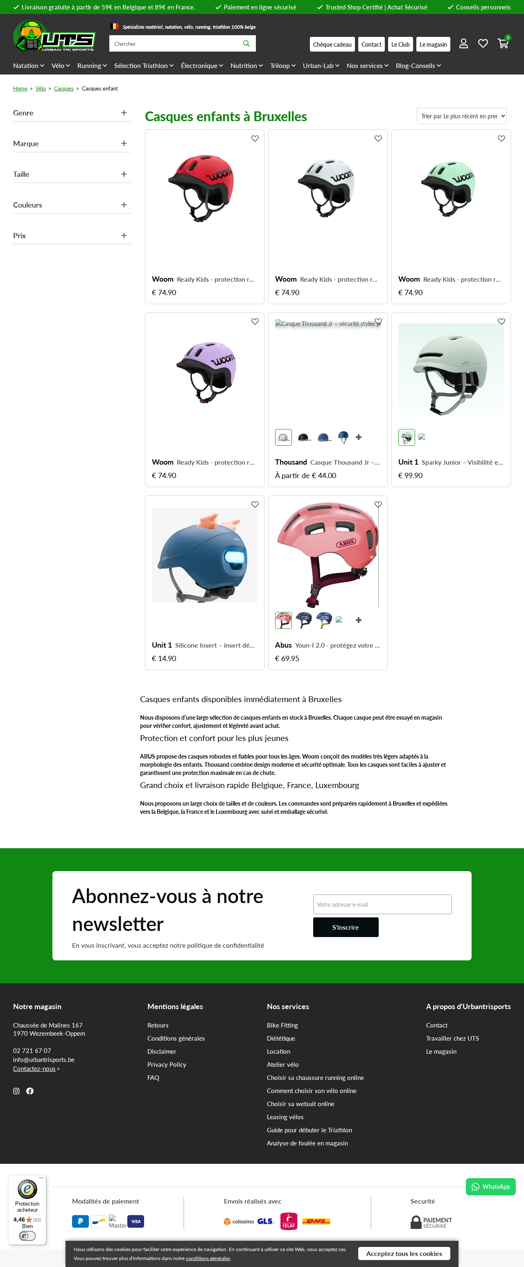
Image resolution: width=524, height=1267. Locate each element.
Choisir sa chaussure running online (315, 1077)
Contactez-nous (34, 1068)
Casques (64, 88)
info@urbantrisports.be (44, 1059)
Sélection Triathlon (141, 65)
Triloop (280, 65)
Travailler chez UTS (452, 1038)
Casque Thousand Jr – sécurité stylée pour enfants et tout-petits (345, 462)
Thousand (291, 462)
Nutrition (243, 65)
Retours (158, 1025)
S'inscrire (345, 927)
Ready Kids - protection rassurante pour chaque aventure (217, 279)
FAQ (153, 1077)
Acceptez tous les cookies (404, 1253)
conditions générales (208, 1258)
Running (89, 65)
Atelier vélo (283, 1064)
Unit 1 (408, 462)
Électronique (199, 65)
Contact (436, 1025)
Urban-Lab (318, 65)
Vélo (58, 65)
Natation (25, 65)
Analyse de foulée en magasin (307, 1143)
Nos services (365, 65)
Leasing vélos (285, 1117)
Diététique (281, 1038)
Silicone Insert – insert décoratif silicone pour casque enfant (216, 645)
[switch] (27, 1236)
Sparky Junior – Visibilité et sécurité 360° (463, 462)
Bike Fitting (282, 1025)
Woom (163, 279)
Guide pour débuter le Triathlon (309, 1130)
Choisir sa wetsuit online (300, 1104)
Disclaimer (161, 1051)
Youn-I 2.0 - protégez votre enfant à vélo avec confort (338, 645)
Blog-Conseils (415, 65)
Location (278, 1051)
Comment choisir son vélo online (312, 1090)
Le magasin (441, 1051)
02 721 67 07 (32, 1050)
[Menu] (41, 1180)
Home (20, 88)
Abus (283, 645)
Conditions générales (176, 1038)
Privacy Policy (166, 1064)
